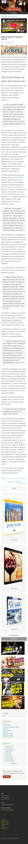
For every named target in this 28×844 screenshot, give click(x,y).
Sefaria (2, 825)
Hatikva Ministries (5, 824)
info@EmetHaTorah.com (7, 804)
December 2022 (8, 759)
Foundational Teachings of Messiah (11, 727)
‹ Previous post (10, 482)
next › (17, 763)
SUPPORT (6, 776)
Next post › (19, 482)
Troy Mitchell (4, 828)
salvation (16, 478)
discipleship (9, 478)
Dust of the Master (7, 725)
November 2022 (9, 760)
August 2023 (8, 751)
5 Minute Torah (6, 724)
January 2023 (8, 757)
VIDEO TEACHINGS (14, 9)
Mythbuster (5, 732)
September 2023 (9, 749)
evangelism (22, 478)
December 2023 (8, 746)
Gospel (3, 478)
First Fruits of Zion (5, 823)
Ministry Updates (7, 730)
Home (2, 16)
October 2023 (8, 748)
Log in (4, 715)
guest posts (5, 728)
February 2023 (8, 756)
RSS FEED (14, 639)
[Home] (5, 3)
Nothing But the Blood (8, 733)
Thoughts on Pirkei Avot (8, 737)
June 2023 (7, 754)
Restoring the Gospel (9, 42)
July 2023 (7, 752)
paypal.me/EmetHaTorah (7, 810)
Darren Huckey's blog (13, 16)
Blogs (6, 16)
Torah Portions (4, 827)
